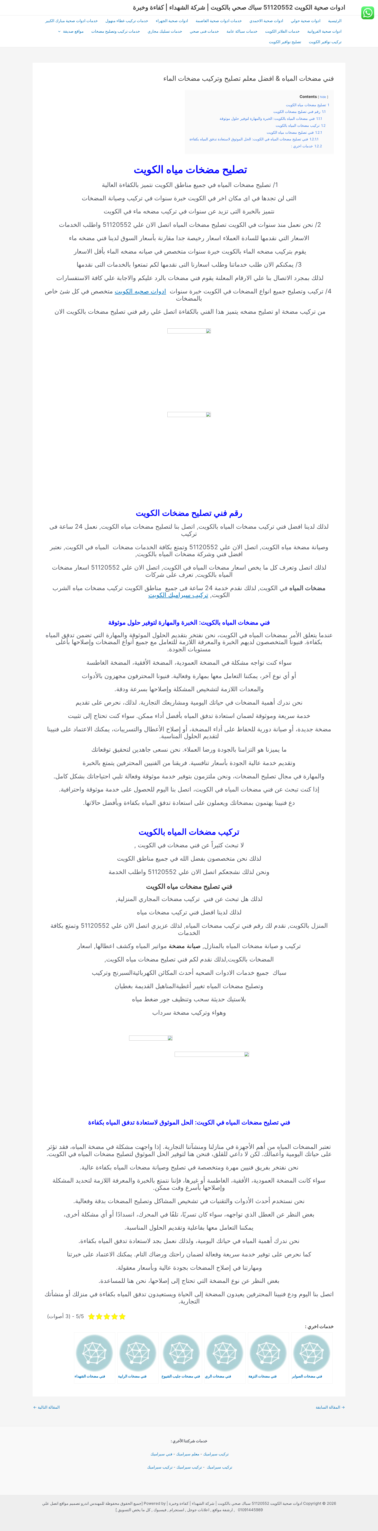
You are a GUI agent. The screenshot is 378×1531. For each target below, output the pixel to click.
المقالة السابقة (330, 1407)
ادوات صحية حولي (305, 20)
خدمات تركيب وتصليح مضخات (115, 31)
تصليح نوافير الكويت (285, 41)
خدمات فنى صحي (204, 31)
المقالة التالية (46, 1407)
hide (323, 97)
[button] (60, 31)
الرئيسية (334, 20)
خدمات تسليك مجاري (165, 31)
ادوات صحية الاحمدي (266, 20)
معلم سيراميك (187, 1454)
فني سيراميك (160, 1454)
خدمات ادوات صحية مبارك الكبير (71, 20)
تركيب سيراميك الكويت (178, 595)
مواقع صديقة (73, 31)
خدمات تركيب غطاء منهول (126, 20)
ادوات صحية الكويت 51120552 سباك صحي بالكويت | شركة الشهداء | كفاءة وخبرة (239, 7)
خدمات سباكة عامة (242, 31)
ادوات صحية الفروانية (324, 31)
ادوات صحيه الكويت (140, 291)
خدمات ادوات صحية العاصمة (219, 20)
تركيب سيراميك (216, 1454)
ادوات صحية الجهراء (172, 20)
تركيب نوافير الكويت (325, 41)
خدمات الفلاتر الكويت (282, 31)
